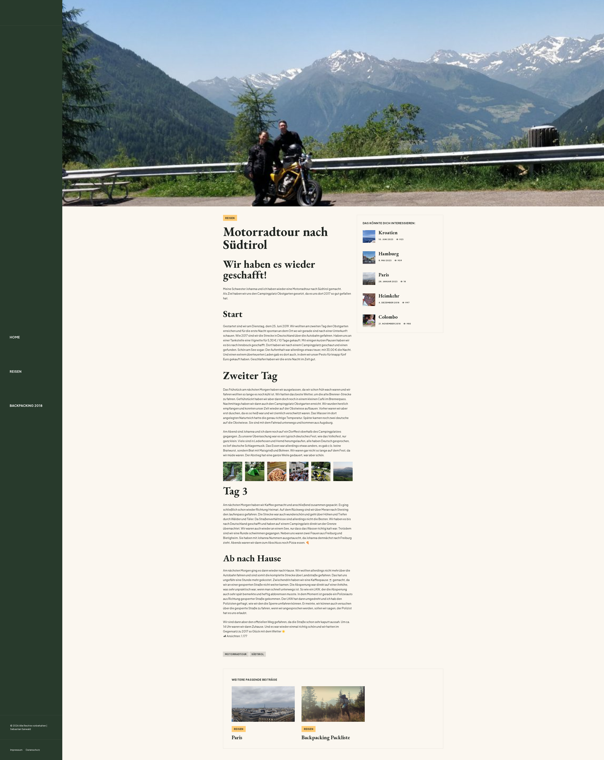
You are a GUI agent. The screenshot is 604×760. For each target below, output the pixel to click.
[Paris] (263, 713)
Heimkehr (389, 296)
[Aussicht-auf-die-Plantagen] (342, 471)
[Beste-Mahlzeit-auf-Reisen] (276, 471)
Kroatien (388, 232)
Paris (384, 275)
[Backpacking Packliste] (333, 713)
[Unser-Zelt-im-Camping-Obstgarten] (254, 471)
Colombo (388, 317)
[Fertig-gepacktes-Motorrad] (320, 471)
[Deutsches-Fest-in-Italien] (298, 471)
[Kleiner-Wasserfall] (232, 471)
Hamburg (389, 253)
